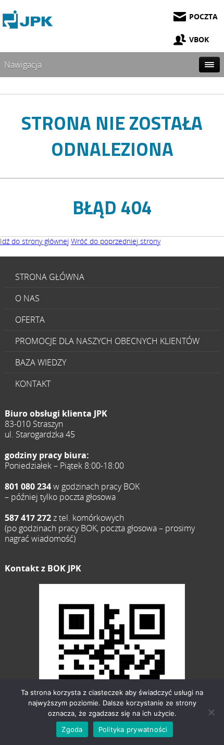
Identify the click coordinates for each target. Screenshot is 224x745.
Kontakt (33, 383)
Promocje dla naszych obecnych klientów (107, 341)
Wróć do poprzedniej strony (115, 241)
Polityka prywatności (133, 729)
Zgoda (71, 729)
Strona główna (49, 277)
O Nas (27, 298)
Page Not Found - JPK (29, 19)
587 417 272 (112, 657)
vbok (199, 39)
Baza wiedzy (40, 362)
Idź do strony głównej (34, 241)
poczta (203, 16)
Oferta (30, 319)
